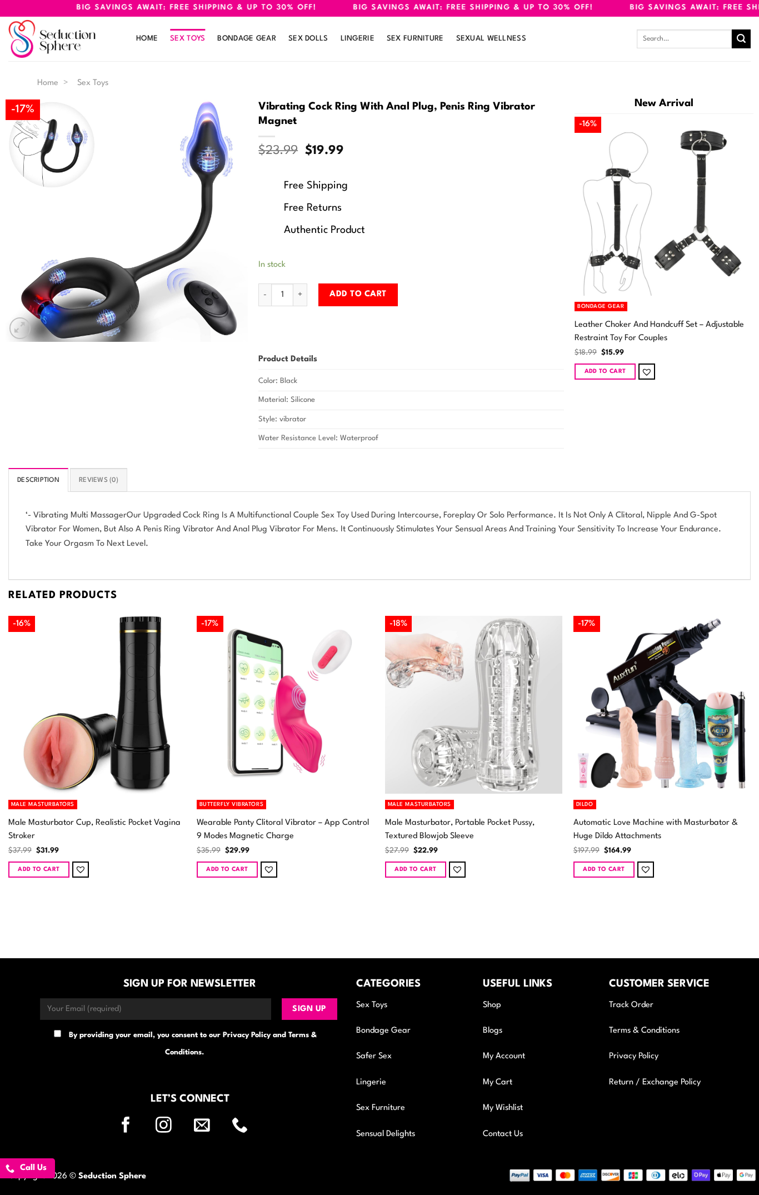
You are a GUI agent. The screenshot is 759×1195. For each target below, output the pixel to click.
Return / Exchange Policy (655, 1082)
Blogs (492, 1031)
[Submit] (741, 38)
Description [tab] (38, 480)
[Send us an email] (209, 1126)
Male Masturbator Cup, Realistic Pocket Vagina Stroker (94, 829)
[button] (646, 372)
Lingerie (357, 38)
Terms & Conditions (644, 1031)
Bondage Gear (246, 38)
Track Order (631, 1005)
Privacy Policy (633, 1056)
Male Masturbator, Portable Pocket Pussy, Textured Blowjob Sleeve (460, 829)
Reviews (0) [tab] (98, 480)
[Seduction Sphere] (63, 39)
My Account (504, 1056)
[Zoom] (20, 328)
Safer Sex (374, 1056)
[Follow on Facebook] (133, 1126)
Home (147, 38)
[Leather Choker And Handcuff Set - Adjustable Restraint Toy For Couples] (664, 206)
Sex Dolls (308, 38)
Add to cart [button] (605, 372)
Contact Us (503, 1134)
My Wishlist (503, 1108)
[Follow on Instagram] (171, 1126)
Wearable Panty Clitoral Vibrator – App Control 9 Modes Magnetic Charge (283, 829)
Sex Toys (187, 38)
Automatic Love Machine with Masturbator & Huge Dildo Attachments (655, 829)
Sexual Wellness (491, 38)
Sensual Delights (385, 1134)
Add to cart (357, 294)
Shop (492, 1005)
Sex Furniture (415, 38)
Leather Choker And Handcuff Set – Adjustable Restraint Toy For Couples (659, 331)
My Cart (497, 1082)
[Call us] (247, 1126)
